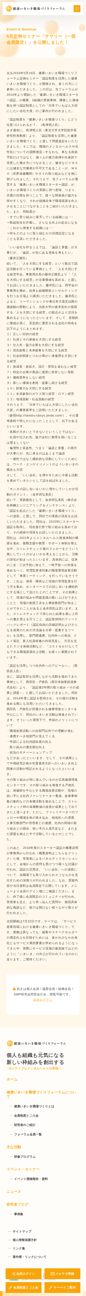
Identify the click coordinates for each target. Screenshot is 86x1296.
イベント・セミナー (23, 1169)
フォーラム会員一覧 (28, 1134)
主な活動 (14, 1147)
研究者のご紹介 (24, 1125)
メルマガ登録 (64, 1273)
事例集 (18, 1214)
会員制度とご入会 (25, 1287)
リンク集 (19, 1248)
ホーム (12, 1079)
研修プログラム (25, 1156)
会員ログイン (43, 999)
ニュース (14, 1191)
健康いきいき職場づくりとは (34, 1106)
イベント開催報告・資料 (31, 1179)
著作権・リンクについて (30, 1257)
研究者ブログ (17, 1204)
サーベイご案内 (65, 1287)
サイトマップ (22, 1231)
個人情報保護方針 (25, 1240)
